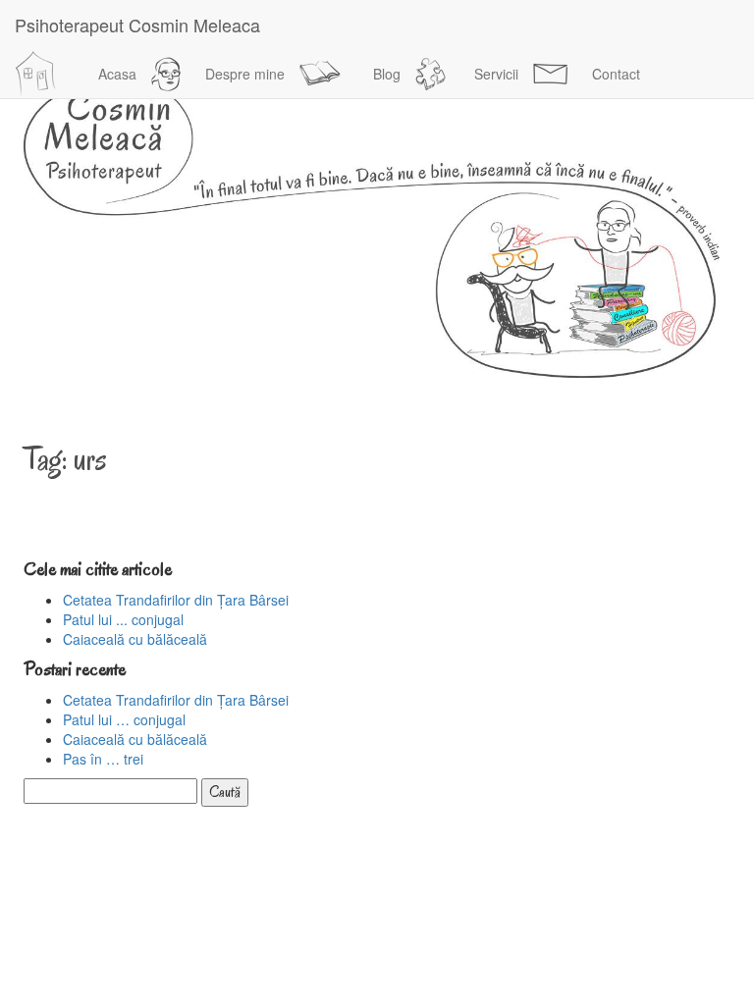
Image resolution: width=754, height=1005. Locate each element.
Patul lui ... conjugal (123, 619)
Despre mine (245, 73)
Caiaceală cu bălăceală (135, 639)
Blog (387, 73)
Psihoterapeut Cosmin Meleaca (137, 24)
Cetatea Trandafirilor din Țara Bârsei (176, 599)
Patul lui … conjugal (124, 719)
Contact (616, 73)
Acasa (117, 73)
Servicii (496, 73)
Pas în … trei (103, 758)
